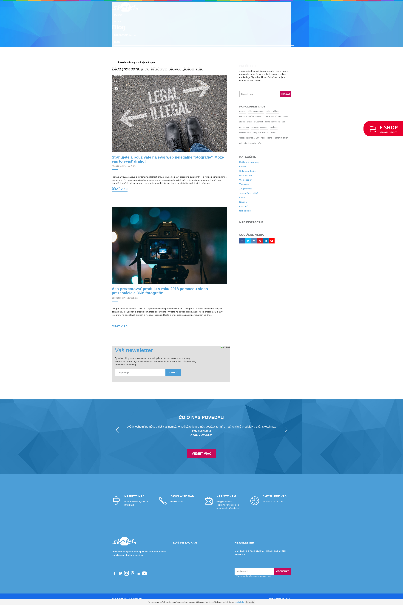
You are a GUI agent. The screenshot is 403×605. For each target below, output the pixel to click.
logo (275, 116)
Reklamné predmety (126, 48)
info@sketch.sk (224, 506)
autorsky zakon (249, 138)
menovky (250, 127)
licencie (238, 138)
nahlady (254, 116)
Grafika (238, 161)
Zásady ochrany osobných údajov (136, 62)
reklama (238, 111)
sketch (245, 122)
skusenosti (253, 122)
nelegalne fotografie (265, 138)
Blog (117, 42)
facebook (269, 127)
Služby (118, 28)
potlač (269, 116)
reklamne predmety (251, 111)
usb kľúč (239, 201)
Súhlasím (250, 602)
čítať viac (120, 191)
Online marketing (243, 165)
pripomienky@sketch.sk (228, 512)
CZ (115, 81)
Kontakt (119, 75)
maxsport (259, 127)
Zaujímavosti (241, 183)
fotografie (239, 132)
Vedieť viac (201, 457)
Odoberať (282, 575)
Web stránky (241, 174)
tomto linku (239, 602)
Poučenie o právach (128, 68)
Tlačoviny (239, 179)
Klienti (238, 192)
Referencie (121, 35)
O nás (117, 21)
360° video (280, 132)
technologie (240, 205)
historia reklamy (268, 111)
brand (281, 116)
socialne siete (280, 127)
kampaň (247, 132)
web (279, 122)
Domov (118, 15)
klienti (262, 122)
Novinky (238, 196)
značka (238, 122)
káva (278, 138)
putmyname (240, 127)
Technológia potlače (244, 187)
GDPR (117, 55)
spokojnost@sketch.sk (227, 509)
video (255, 132)
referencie (271, 122)
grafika (262, 116)
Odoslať (173, 377)
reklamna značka (242, 116)
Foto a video (241, 170)
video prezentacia (266, 132)
